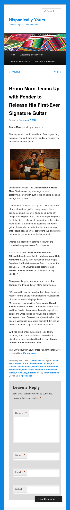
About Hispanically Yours (31, 54)
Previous (14, 71)
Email (20, 472)
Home (12, 54)
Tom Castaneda (51, 372)
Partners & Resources (45, 61)
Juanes (46, 363)
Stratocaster (34, 372)
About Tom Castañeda (20, 61)
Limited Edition (24, 366)
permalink (27, 375)
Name (20, 455)
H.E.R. (26, 363)
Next (57, 71)
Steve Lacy (21, 372)
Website (19, 489)
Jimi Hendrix (36, 363)
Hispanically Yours (27, 20)
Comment (21, 413)
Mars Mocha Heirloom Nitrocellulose (39, 369)
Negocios (36, 360)
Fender (18, 363)
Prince (12, 372)
